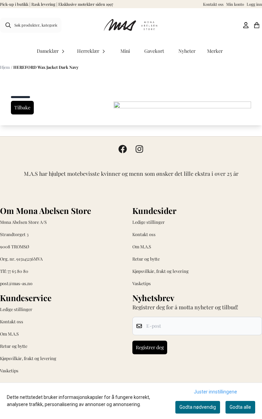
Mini (125, 51)
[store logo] (131, 25)
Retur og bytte (146, 259)
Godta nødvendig (197, 407)
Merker (215, 51)
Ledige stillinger (148, 222)
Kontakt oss (213, 4)
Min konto (235, 4)
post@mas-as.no (16, 283)
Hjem (5, 67)
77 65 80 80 (18, 271)
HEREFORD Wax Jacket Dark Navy (45, 67)
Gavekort (154, 51)
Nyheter (186, 51)
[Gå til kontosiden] (246, 25)
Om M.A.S (141, 246)
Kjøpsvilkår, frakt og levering (160, 271)
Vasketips (141, 283)
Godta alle (240, 407)
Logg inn (254, 4)
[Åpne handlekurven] (256, 25)
